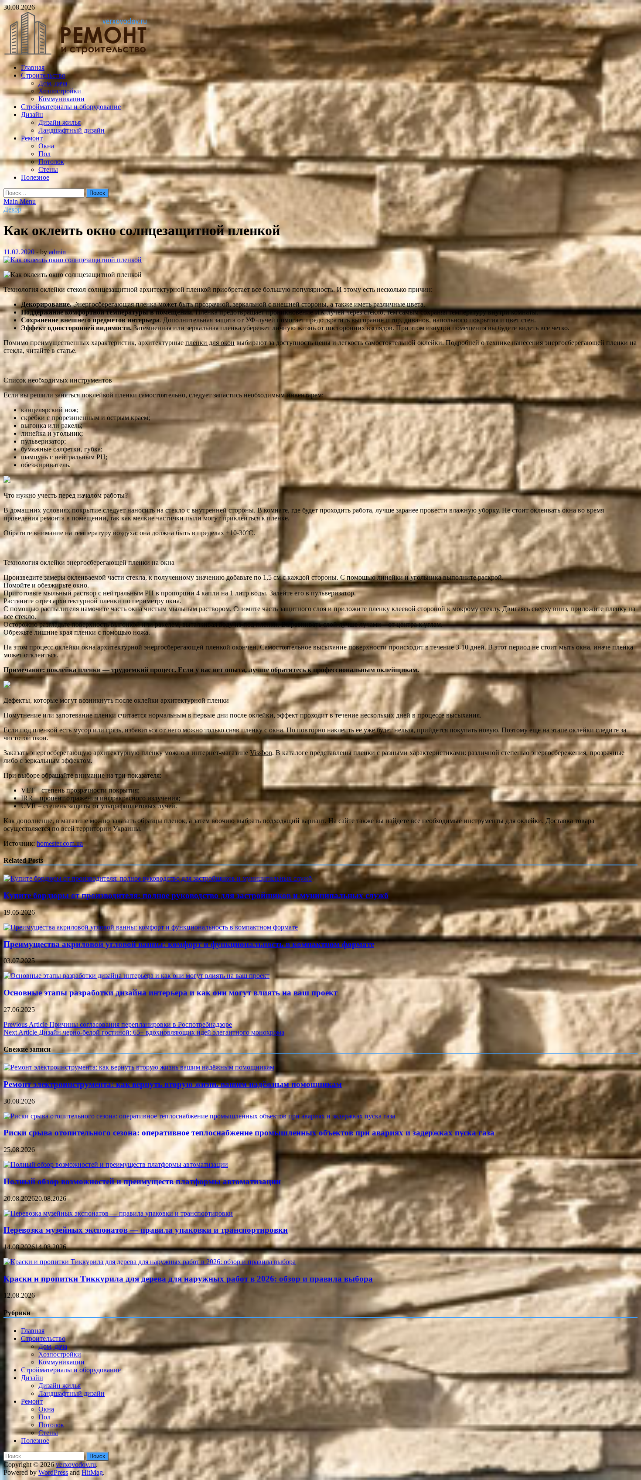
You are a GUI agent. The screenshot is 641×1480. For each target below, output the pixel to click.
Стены (48, 169)
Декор (12, 209)
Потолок (51, 161)
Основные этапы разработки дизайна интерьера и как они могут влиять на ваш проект (170, 992)
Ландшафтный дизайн (71, 130)
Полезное (35, 177)
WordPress (53, 1472)
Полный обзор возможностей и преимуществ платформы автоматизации (142, 1181)
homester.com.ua (60, 843)
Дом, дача (52, 83)
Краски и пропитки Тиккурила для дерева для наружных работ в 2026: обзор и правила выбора (188, 1278)
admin (57, 252)
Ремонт (32, 138)
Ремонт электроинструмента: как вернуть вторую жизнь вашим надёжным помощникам (172, 1084)
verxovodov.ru (76, 1464)
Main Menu (19, 201)
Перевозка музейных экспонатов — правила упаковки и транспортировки (145, 1229)
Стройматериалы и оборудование (71, 106)
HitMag (92, 1472)
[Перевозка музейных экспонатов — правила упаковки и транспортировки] (118, 1213)
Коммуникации (61, 99)
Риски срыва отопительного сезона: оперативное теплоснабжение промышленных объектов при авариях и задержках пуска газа (248, 1132)
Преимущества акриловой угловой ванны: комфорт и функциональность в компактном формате (188, 944)
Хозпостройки (59, 91)
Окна (46, 146)
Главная (32, 67)
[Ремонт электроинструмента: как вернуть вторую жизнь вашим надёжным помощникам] (138, 1067)
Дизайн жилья (59, 122)
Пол (44, 153)
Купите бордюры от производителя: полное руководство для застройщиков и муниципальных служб (196, 895)
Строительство (43, 75)
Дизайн (32, 114)
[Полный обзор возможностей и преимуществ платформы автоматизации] (115, 1164)
